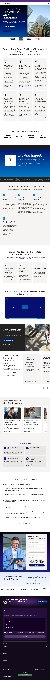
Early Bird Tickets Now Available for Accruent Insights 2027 (24, 1)
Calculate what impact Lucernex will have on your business (24, 146)
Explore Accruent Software (8, 375)
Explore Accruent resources (40, 401)
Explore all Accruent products (32, 583)
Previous (3, 163)
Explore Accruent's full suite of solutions (24, 239)
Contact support (24, 525)
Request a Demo (7, 31)
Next (46, 163)
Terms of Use (34, 561)
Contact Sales (6, 344)
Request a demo (7, 340)
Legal (25, 669)
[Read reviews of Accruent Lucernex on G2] (37, 38)
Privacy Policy (18, 632)
